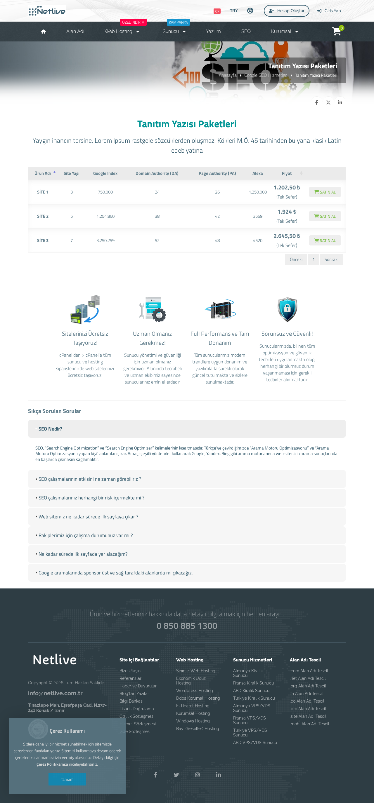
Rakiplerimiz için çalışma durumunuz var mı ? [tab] (86, 535)
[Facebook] (155, 775)
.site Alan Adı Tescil (308, 716)
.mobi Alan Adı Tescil (309, 724)
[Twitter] (176, 775)
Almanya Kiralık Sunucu (248, 673)
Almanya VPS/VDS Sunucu (251, 708)
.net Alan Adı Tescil (308, 678)
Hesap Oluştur (290, 10)
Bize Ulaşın (130, 670)
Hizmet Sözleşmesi (138, 724)
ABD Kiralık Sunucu (251, 690)
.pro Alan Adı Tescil (308, 708)
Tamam (67, 779)
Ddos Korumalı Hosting (198, 698)
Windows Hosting (193, 721)
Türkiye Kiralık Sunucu (254, 698)
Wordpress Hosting (194, 690)
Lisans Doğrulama (137, 708)
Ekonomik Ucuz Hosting (191, 680)
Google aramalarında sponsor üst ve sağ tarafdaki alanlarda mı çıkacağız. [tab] (116, 572)
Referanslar (130, 678)
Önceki (296, 259)
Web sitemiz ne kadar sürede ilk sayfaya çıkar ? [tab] (88, 516)
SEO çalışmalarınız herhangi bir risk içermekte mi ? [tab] (92, 497)
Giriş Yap (332, 10)
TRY (234, 10)
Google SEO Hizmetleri (266, 75)
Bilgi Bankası (131, 701)
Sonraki (331, 259)
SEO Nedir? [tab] (50, 429)
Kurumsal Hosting (193, 713)
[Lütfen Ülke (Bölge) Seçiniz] (217, 11)
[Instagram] (197, 775)
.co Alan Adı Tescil (307, 701)
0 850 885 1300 (187, 625)
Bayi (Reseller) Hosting (197, 728)
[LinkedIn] (218, 775)
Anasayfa (228, 75)
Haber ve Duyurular (138, 686)
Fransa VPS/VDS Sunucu (249, 720)
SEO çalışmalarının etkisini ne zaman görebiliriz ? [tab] (90, 479)
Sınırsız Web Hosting (195, 670)
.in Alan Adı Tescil (306, 693)
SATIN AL (327, 192)
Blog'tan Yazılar (134, 693)
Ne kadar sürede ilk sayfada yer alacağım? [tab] (83, 554)
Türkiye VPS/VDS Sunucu (250, 732)
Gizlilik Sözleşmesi (137, 716)
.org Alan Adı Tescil (308, 686)
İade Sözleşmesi (135, 731)
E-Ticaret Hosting (192, 705)
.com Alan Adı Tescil (309, 670)
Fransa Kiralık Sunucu (253, 683)
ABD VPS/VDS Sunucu (255, 742)
